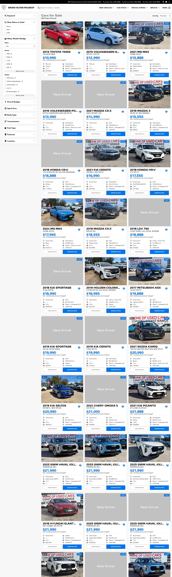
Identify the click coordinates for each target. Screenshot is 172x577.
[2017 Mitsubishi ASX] (149, 271)
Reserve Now (72, 75)
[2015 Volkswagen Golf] (106, 35)
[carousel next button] (81, 35)
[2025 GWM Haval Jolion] (62, 448)
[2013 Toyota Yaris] (62, 35)
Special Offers (138, 8)
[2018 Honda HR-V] (149, 153)
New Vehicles (105, 8)
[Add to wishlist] (79, 52)
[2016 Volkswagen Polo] (62, 94)
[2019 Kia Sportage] (62, 330)
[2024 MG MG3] (62, 212)
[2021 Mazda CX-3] (106, 94)
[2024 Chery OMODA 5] (106, 389)
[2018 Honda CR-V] (62, 153)
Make (7, 43)
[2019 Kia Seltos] (62, 389)
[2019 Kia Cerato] (106, 330)
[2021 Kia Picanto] (149, 389)
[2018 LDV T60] (149, 212)
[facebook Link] (163, 2)
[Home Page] (4, 7)
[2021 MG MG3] (149, 35)
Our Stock (122, 8)
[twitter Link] (169, 2)
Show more (20, 71)
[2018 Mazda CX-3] (106, 212)
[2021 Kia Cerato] (106, 153)
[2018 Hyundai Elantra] (62, 507)
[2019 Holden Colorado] (106, 271)
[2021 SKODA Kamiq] (149, 330)
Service (153, 8)
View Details (52, 75)
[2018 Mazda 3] (149, 94)
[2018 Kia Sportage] (62, 271)
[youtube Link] (166, 2)
